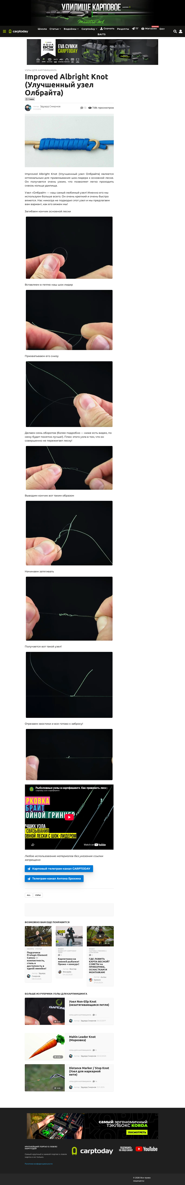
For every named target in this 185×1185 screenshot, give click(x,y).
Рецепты (123, 29)
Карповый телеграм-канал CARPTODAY (61, 868)
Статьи (54, 29)
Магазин (151, 28)
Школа (42, 29)
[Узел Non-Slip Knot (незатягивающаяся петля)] (45, 1011)
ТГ (137, 28)
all (28, 895)
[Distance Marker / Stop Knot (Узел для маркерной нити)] (45, 1077)
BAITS (102, 34)
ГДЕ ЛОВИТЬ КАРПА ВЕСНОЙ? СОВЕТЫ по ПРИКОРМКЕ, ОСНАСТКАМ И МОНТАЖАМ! (99, 965)
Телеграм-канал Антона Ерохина (56, 878)
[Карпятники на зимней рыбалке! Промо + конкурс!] (69, 936)
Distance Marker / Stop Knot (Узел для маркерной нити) (89, 1071)
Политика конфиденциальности (39, 1164)
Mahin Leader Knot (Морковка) (82, 1038)
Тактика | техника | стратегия (97, 951)
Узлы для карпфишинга (41, 70)
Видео (61, 949)
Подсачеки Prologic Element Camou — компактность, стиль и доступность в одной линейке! (37, 960)
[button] (4, 31)
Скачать (109, 28)
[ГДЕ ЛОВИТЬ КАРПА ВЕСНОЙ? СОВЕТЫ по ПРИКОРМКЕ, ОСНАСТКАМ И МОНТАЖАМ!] (100, 936)
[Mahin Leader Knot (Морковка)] (45, 1046)
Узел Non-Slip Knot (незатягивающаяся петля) (89, 1003)
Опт (162, 29)
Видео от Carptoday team (67, 951)
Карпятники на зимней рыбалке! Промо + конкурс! (68, 961)
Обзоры (30, 949)
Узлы (38, 895)
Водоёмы (70, 29)
